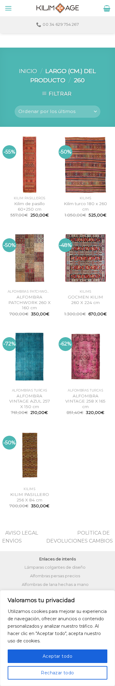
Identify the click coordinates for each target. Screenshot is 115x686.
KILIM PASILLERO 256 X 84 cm (29, 497)
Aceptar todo (57, 656)
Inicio (28, 71)
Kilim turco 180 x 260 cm (85, 206)
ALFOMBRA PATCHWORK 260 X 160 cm (29, 302)
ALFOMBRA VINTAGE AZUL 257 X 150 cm (29, 401)
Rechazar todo (57, 673)
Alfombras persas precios (55, 576)
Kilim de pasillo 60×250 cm (29, 206)
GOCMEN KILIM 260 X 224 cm (85, 299)
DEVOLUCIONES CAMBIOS (79, 541)
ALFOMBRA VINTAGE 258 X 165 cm (85, 401)
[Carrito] (106, 8)
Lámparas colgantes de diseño (55, 567)
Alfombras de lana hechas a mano (55, 584)
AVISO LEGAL (21, 533)
